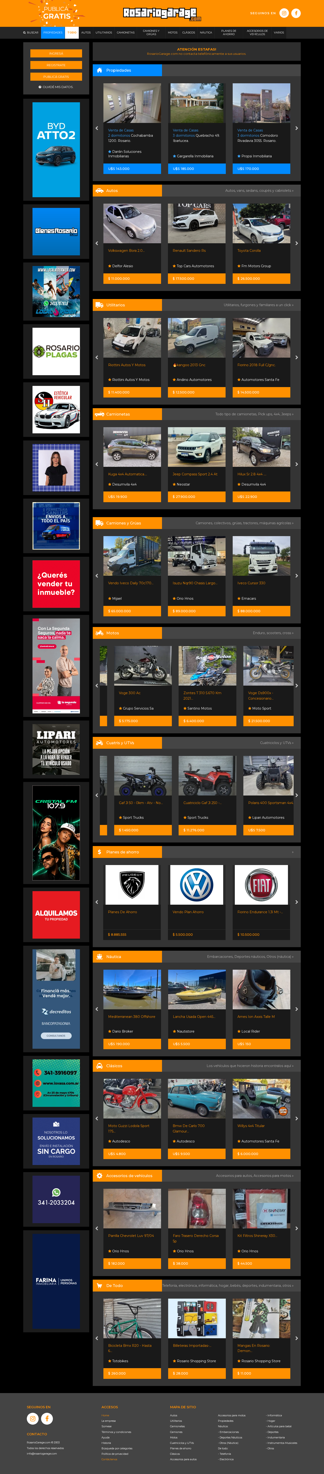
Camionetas (177, 1426)
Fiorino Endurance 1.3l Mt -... (131, 912)
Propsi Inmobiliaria (191, 156)
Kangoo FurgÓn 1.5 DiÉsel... (259, 365)
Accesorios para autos (183, 1459)
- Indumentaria (275, 1437)
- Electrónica (226, 1459)
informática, (209, 1285)
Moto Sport (186, 708)
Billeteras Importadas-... (127, 1345)
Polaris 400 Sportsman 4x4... (196, 803)
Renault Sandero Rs (124, 250)
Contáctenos (109, 1459)
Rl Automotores (254, 266)
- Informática (274, 1415)
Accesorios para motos (272, 1176)
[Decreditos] (56, 999)
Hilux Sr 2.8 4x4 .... (187, 474)
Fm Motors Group (191, 266)
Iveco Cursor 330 (187, 583)
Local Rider (185, 1031)
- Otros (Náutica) (228, 1443)
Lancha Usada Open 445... (129, 1017)
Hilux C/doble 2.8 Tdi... (255, 474)
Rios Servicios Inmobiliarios (250, 154)
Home (105, 1415)
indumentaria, (270, 1285)
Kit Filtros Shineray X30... (193, 1236)
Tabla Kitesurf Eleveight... (258, 1017)
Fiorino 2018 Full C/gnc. (192, 365)
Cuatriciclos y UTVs (182, 1443)
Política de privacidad (115, 1453)
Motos (173, 1437)
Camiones (176, 1432)
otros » (288, 1285)
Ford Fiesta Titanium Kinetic (260, 250)
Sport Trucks (122, 817)
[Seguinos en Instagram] (284, 13)
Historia (106, 1443)
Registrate (56, 65)
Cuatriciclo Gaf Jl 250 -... (127, 803)
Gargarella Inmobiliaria (130, 156)
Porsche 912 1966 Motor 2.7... (261, 1126)
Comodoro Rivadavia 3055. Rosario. (193, 135)
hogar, (224, 1285)
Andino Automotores (129, 380)
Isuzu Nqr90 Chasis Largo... (130, 583)
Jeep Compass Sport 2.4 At (130, 474)
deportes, (250, 1285)
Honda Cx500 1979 (253, 693)
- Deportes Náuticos (230, 1437)
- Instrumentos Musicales (281, 1443)
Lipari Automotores (192, 817)
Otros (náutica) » (280, 957)
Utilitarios (176, 1421)
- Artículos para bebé (279, 1426)
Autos (173, 1415)
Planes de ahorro (180, 1448)
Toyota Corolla (184, 250)
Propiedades (225, 1421)
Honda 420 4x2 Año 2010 (258, 803)
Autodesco (120, 1141)
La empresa (109, 1421)
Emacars (183, 598)
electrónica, (189, 1285)
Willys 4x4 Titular (186, 1126)
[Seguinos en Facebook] (296, 13)
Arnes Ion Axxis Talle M (191, 1017)
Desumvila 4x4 (188, 484)
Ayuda (106, 1437)
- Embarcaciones (228, 1432)
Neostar (118, 484)
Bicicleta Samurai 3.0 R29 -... (260, 1345)
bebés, (236, 1285)
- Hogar (270, 1421)
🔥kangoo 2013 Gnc (124, 365)
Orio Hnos (249, 484)
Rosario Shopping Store (131, 1361)
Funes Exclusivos (255, 1141)
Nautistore (120, 1031)
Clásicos (175, 1453)
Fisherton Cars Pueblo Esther (257, 377)
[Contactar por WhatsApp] (56, 231)
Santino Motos (123, 708)
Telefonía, (170, 1285)
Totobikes (249, 1361)
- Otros (270, 1448)
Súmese (106, 1426)
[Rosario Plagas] (56, 351)
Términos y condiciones (116, 1432)
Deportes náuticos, (250, 957)
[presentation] (97, 128)
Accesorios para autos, (235, 1176)
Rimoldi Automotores (259, 708)
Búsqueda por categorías (117, 1448)
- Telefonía (224, 1453)
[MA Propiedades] (56, 584)
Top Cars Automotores (130, 266)
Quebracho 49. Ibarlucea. (131, 135)
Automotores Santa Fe (195, 380)
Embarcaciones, (220, 957)
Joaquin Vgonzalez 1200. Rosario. (257, 135)
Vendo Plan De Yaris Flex (193, 912)
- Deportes (272, 1432)
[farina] (56, 1281)
